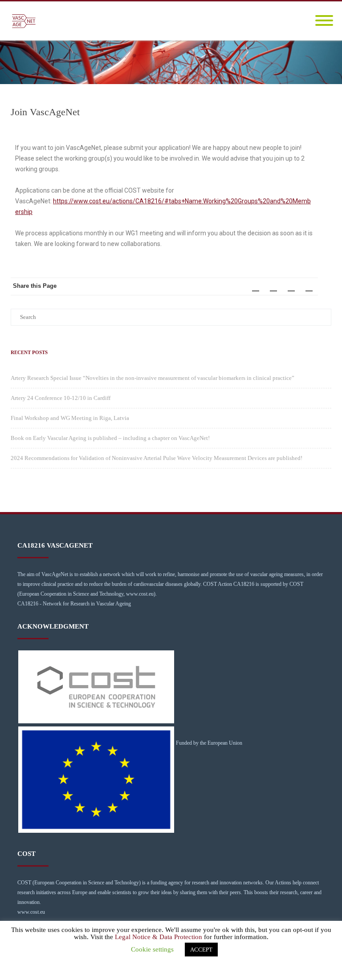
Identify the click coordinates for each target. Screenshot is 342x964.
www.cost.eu (31, 912)
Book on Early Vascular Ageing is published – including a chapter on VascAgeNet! (110, 438)
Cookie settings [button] (152, 949)
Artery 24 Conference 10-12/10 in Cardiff (60, 398)
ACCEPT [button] (201, 949)
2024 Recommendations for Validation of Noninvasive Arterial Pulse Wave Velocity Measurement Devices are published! (156, 458)
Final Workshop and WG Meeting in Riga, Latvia (70, 418)
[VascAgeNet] (26, 21)
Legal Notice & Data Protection (158, 936)
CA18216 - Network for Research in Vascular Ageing (74, 604)
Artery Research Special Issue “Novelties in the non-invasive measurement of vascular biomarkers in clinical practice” (152, 378)
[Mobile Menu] (324, 21)
